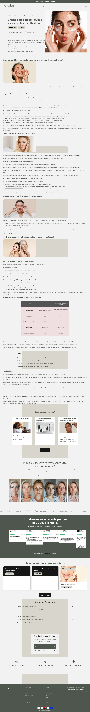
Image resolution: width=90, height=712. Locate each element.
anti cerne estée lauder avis (68, 584)
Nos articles (27, 702)
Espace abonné (28, 700)
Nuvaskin (44, 710)
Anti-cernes (11, 15)
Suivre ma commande (29, 695)
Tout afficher (45, 595)
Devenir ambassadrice (29, 690)
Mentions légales (49, 690)
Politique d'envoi (49, 700)
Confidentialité (49, 693)
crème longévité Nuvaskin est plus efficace (37, 344)
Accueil (26, 693)
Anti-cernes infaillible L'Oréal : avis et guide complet (45, 569)
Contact (26, 697)
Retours (47, 695)
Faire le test (45, 450)
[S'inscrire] (85, 692)
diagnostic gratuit (55, 396)
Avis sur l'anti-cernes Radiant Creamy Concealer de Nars (15, 569)
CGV (47, 697)
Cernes (16, 15)
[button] (40, 6)
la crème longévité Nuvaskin (16, 382)
